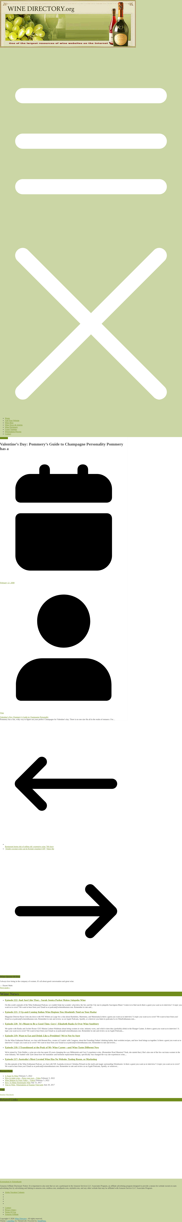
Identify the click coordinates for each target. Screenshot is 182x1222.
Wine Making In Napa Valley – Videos (20, 1080)
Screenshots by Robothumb (11, 1182)
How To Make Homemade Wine (18, 1083)
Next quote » (5, 988)
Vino (2, 713)
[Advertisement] (81, 1141)
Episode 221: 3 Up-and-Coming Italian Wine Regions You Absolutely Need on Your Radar (51, 1012)
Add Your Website (12, 420)
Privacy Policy (10, 1210)
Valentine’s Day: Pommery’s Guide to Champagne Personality (24, 717)
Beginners (4, 438)
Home (7, 418)
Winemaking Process (13, 432)
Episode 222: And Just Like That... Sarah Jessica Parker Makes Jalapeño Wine (45, 1000)
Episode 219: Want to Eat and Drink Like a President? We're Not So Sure (42, 1035)
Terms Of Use (10, 1212)
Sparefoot (3, 1094)
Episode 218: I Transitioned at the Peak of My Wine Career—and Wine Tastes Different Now (52, 1047)
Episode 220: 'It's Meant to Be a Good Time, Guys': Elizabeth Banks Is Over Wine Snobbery (52, 1023)
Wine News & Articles (14, 425)
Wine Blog (9, 423)
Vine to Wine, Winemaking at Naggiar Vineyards (24, 1085)
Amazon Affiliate (11, 1214)
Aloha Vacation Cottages (14, 1192)
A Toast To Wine (11, 1076)
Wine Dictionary (11, 427)
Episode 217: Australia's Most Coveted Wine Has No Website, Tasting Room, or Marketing (51, 1059)
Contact (8, 434)
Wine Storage (10, 1094)
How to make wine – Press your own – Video (23, 1078)
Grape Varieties (11, 429)
